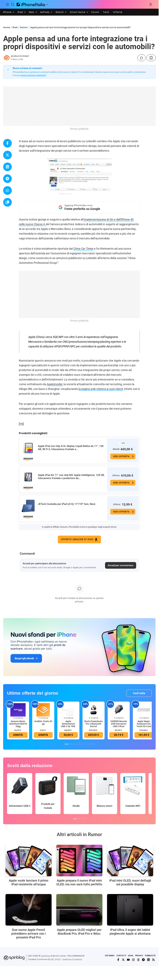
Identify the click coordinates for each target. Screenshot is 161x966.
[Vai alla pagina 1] (67, 744)
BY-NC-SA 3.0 (54, 959)
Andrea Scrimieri (20, 55)
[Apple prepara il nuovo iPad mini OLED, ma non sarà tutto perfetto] (79, 860)
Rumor (24, 27)
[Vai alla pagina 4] (76, 744)
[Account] (150, 4)
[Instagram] (133, 959)
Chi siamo (109, 955)
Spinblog (45, 956)
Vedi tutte (139, 693)
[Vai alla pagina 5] (79, 744)
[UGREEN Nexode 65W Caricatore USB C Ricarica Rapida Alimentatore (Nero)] (118, 709)
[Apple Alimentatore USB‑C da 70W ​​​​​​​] (68, 709)
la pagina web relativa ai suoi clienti (100, 389)
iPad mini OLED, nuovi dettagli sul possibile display (130, 882)
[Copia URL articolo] (7, 202)
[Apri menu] (47, 4)
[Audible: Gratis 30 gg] (43, 709)
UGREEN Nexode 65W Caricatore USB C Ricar (118, 724)
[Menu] (7, 4)
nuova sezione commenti (33, 75)
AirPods (45, 12)
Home (6, 27)
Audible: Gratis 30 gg (43, 722)
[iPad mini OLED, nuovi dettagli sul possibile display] (130, 860)
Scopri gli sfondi (24, 658)
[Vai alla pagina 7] (85, 744)
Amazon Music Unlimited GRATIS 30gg (18, 724)
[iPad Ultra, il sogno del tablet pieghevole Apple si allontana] (130, 910)
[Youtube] (128, 959)
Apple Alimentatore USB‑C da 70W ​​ (68, 724)
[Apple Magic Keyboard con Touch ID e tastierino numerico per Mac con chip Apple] (143, 709)
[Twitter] (123, 959)
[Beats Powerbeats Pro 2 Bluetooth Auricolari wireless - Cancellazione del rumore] (93, 709)
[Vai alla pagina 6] (82, 744)
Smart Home (77, 12)
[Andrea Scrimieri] (6, 57)
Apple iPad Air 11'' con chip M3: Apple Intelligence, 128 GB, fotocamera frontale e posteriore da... (71, 477)
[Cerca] (13, 4)
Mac (31, 12)
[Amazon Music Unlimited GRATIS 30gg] (18, 709)
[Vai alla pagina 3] (73, 744)
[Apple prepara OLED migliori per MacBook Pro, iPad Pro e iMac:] (79, 910)
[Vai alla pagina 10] (93, 744)
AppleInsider (54, 384)
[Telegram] (143, 959)
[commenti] (141, 57)
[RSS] (153, 959)
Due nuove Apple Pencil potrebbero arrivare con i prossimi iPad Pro (28, 933)
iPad (20, 12)
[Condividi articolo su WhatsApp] (7, 190)
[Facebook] (118, 959)
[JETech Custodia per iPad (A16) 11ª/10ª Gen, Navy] (28, 506)
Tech (106, 12)
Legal (130, 955)
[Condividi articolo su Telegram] (7, 178)
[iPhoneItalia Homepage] (31, 4)
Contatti (121, 955)
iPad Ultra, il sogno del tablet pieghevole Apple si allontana (130, 931)
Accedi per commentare (120, 565)
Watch (60, 12)
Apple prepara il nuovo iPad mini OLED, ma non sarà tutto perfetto (79, 882)
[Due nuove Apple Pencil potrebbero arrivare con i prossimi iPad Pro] (29, 910)
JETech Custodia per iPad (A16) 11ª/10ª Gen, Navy (66, 504)
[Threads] (138, 959)
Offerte (117, 12)
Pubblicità (150, 955)
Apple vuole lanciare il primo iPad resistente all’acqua (28, 882)
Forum (95, 12)
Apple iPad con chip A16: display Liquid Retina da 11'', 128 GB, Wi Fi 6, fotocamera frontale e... (70, 448)
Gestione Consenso (72, 959)
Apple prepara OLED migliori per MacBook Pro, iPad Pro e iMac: (79, 931)
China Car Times (83, 248)
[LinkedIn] (148, 959)
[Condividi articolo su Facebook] (7, 143)
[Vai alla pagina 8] (88, 744)
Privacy (139, 955)
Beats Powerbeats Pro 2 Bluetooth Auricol (93, 724)
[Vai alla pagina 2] (71, 744)
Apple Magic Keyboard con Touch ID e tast (143, 724)
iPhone (7, 12)
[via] (21, 423)
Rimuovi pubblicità (79, 129)
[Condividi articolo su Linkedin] (7, 167)
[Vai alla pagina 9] (90, 744)
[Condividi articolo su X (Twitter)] (7, 155)
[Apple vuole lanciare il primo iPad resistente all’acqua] (29, 860)
